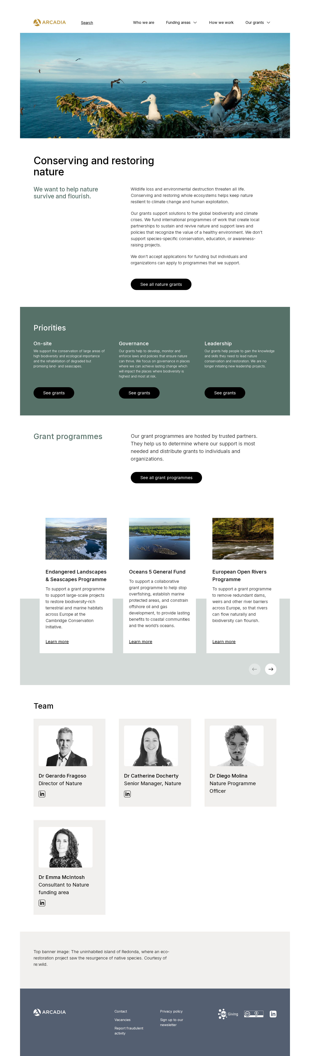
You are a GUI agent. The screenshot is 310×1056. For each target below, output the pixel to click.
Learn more (57, 641)
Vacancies (123, 1020)
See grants (54, 392)
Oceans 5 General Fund (157, 572)
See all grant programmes (166, 477)
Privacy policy (171, 1011)
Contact (121, 1011)
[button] (270, 669)
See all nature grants (161, 284)
